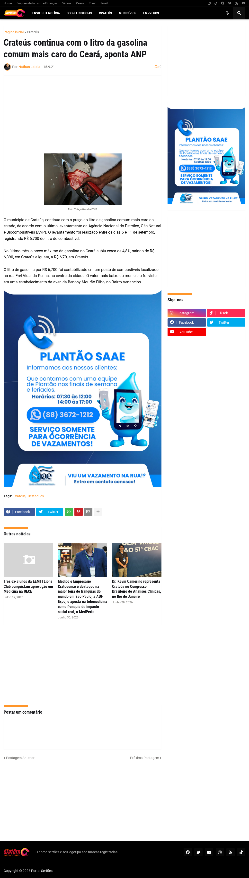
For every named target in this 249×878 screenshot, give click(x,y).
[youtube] (243, 3)
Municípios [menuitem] (127, 13)
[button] (227, 13)
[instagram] (209, 3)
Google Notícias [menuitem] (79, 13)
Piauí (92, 3)
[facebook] (222, 3)
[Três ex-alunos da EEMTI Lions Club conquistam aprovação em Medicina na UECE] (28, 560)
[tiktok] (215, 3)
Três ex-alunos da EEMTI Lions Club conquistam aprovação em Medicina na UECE (28, 586)
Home (8, 3)
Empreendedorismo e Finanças (37, 3)
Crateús (33, 32)
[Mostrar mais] (98, 512)
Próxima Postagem (144, 758)
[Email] (88, 512)
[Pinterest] (78, 512)
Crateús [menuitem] (105, 13)
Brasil (104, 3)
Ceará (80, 3)
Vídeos (66, 3)
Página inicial (14, 32)
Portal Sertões (42, 871)
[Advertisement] (78, 115)
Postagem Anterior (20, 758)
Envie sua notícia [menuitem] (46, 13)
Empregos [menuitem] (151, 13)
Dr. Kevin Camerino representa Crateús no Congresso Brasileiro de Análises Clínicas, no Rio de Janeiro (136, 589)
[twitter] (229, 3)
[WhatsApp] (69, 512)
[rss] (236, 3)
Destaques (36, 496)
